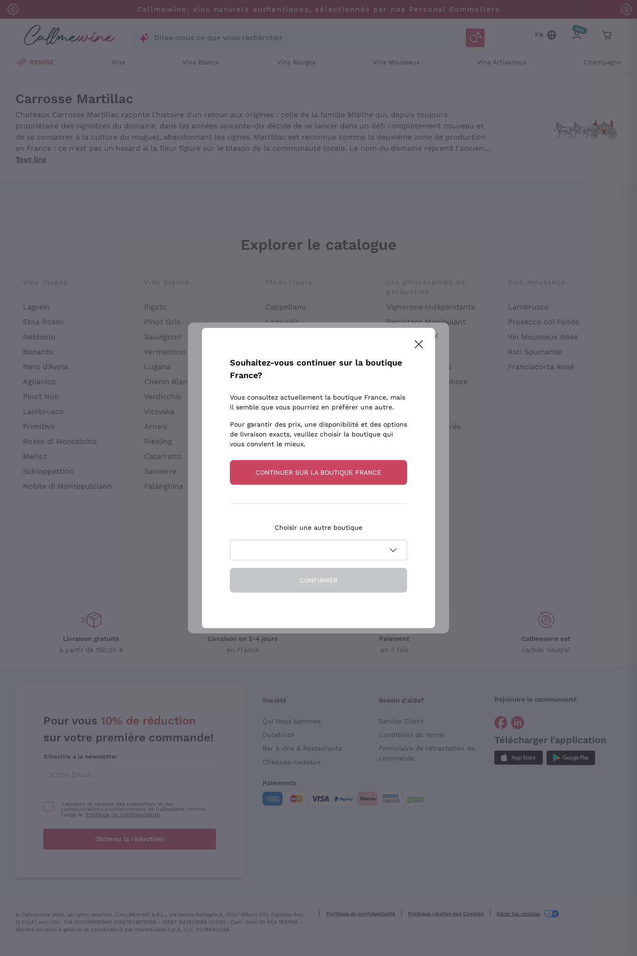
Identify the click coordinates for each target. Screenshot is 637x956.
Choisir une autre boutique (318, 527)
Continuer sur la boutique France (318, 472)
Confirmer (318, 580)
